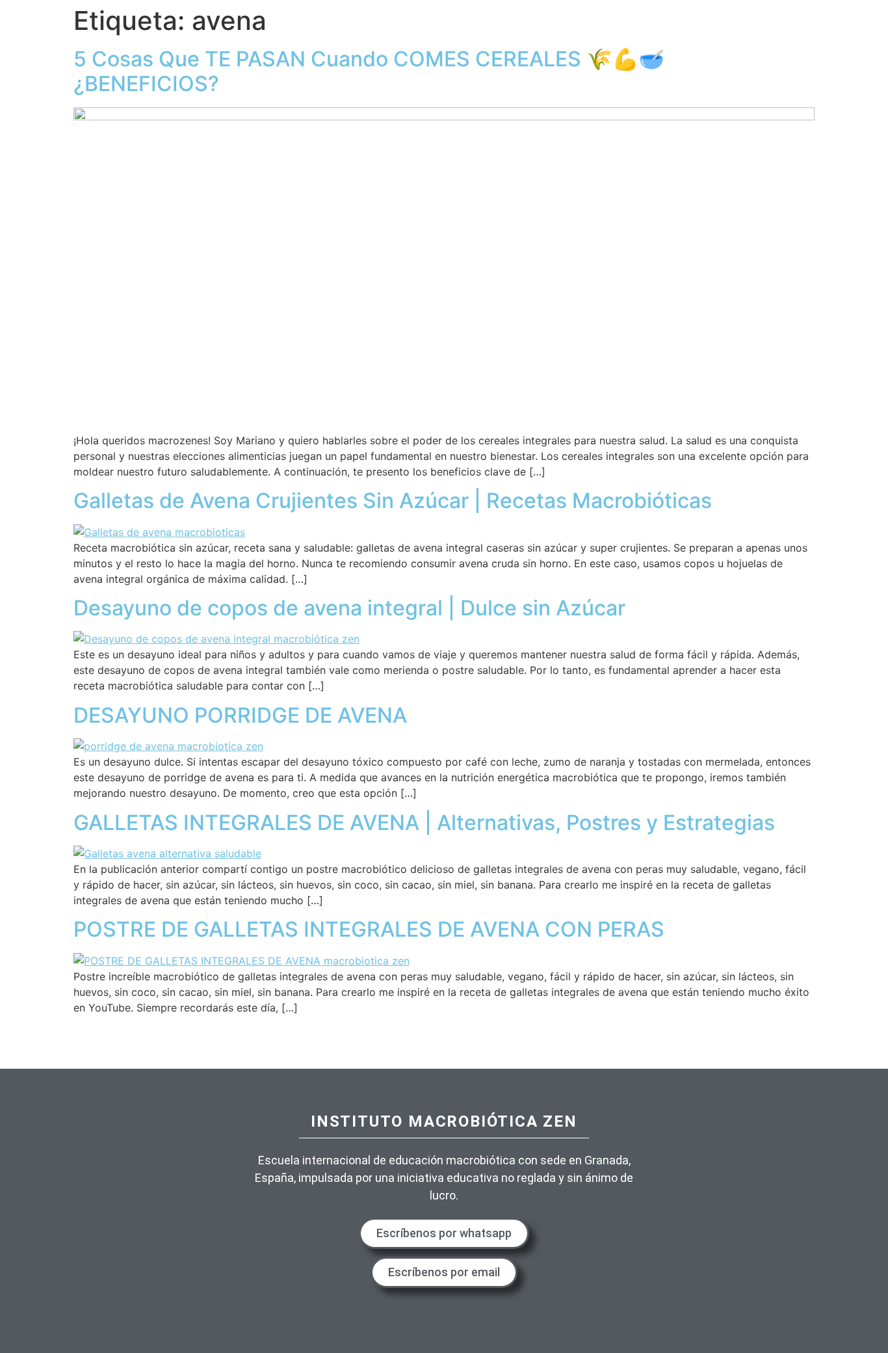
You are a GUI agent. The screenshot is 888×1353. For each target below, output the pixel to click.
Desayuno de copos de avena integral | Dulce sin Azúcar (349, 608)
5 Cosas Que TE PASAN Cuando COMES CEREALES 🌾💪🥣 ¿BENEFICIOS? (368, 71)
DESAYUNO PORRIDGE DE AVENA (240, 715)
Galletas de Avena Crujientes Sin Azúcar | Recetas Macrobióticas (392, 500)
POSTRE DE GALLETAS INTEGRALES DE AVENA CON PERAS (368, 929)
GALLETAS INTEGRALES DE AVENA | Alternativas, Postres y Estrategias (424, 822)
